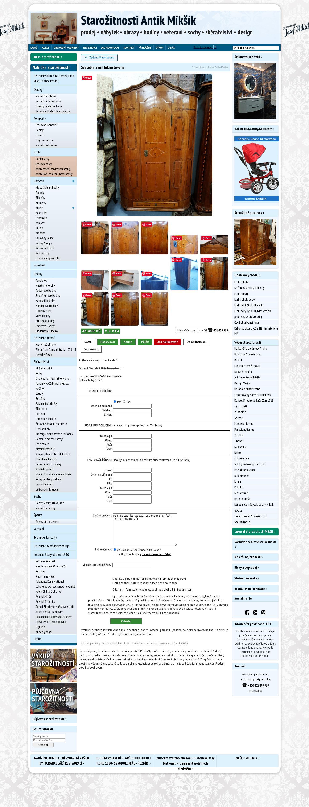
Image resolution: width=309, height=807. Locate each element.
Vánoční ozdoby (45, 484)
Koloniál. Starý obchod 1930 (51, 554)
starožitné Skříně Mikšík (144, 643)
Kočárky (40, 388)
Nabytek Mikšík (243, 371)
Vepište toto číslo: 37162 (97, 565)
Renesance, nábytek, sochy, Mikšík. (254, 504)
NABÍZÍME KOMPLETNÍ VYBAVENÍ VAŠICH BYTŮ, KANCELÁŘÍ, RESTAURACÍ (61, 761)
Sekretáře (41, 213)
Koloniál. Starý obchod (48, 591)
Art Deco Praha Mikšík (247, 377)
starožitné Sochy (45, 508)
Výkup (159, 47)
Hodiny (38, 274)
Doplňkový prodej (246, 275)
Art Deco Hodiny (45, 321)
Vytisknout (91, 349)
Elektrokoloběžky (244, 299)
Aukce (45, 47)
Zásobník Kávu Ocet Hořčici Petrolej (51, 568)
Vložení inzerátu (245, 578)
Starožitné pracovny (248, 212)
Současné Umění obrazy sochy (53, 111)
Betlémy (40, 399)
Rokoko (238, 487)
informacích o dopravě (173, 578)
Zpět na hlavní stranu (101, 57)
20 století (240, 412)
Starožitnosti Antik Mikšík (138, 20)
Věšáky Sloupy (44, 243)
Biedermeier (241, 475)
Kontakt (129, 47)
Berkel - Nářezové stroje (49, 439)
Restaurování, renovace (249, 589)
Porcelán (41, 414)
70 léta (238, 435)
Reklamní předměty (46, 404)
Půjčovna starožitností (48, 719)
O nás (171, 47)
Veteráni (39, 528)
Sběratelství (41, 361)
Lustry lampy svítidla (47, 258)
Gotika (238, 510)
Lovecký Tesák (44, 355)
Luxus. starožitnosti (46, 56)
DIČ (109, 483)
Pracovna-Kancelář (46, 125)
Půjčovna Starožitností (248, 354)
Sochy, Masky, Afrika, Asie (50, 503)
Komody (40, 223)
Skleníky (40, 198)
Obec (108, 440)
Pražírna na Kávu (45, 576)
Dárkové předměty (90, 643)
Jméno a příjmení (101, 474)
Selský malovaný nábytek (249, 464)
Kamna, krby (42, 253)
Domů (34, 47)
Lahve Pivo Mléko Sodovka (51, 622)
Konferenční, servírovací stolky (53, 169)
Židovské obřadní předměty (51, 424)
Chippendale (241, 458)
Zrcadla (40, 193)
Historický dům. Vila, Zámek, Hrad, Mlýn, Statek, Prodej (54, 78)
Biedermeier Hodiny (47, 331)
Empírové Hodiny (45, 326)
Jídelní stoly (42, 159)
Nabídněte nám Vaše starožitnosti (255, 542)
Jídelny (40, 130)
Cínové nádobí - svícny (48, 464)
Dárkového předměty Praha (250, 348)
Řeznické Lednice (45, 602)
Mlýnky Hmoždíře (45, 449)
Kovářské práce (44, 469)
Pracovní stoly (44, 164)
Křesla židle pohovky (47, 188)
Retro (237, 452)
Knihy (39, 373)
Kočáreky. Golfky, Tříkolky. (249, 288)
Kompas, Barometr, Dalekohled (53, 454)
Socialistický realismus (48, 101)
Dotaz (88, 341)
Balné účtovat (103, 549)
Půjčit (145, 341)
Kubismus (240, 446)
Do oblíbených (196, 341)
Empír (237, 481)
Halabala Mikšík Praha (247, 389)
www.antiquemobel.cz (255, 674)
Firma (108, 470)
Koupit (128, 341)
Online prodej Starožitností (250, 516)
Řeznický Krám (44, 597)
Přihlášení (145, 47)
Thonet (239, 441)
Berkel (238, 360)
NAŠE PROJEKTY (247, 758)
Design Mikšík (242, 383)
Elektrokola (241, 282)
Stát (109, 449)
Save (88, 77)
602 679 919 (220, 330)
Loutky (40, 394)
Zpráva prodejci (102, 515)
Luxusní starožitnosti (247, 366)
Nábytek (39, 181)
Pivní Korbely (43, 429)
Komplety (40, 118)
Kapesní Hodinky (45, 301)
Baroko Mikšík (242, 499)
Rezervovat (107, 341)
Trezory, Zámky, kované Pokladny (54, 434)
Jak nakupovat (110, 47)
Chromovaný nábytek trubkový (252, 395)
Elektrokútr (241, 293)
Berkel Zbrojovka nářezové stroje (55, 607)
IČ (110, 479)
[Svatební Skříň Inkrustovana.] (154, 145)
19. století (240, 406)
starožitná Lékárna (46, 145)
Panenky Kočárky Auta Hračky (52, 383)
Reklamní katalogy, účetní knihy (54, 617)
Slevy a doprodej (245, 567)
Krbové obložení (45, 248)
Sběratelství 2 (44, 368)
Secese (238, 418)
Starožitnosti (242, 522)
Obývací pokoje (45, 140)
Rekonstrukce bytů (247, 56)
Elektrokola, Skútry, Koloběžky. (253, 129)
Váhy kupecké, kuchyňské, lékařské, (56, 586)
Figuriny (40, 627)
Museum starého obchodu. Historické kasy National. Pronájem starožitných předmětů (185, 761)
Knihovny (41, 203)
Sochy (37, 496)
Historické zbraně (44, 338)
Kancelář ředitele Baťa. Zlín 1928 (253, 400)
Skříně (39, 208)
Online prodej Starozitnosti (116, 643)
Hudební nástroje (46, 419)
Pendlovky (41, 280)
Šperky (38, 515)
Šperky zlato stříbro (47, 522)
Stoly (37, 152)
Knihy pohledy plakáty (48, 479)
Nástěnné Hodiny (45, 285)
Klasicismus (241, 493)
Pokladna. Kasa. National (50, 581)
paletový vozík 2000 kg (248, 317)
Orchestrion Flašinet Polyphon (53, 378)
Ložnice (40, 135)
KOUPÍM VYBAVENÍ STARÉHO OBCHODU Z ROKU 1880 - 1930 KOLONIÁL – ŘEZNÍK (123, 761)
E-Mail (108, 415)
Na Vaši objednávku (247, 557)
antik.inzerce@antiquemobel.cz (255, 679)
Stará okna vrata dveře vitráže (53, 474)
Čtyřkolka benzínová (246, 322)
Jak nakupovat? (167, 341)
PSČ (109, 445)
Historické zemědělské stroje (51, 546)
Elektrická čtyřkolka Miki (248, 305)
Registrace (90, 47)
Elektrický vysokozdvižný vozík (252, 311)
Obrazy (38, 89)
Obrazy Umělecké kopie (49, 106)
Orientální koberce (46, 459)
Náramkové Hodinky (47, 306)
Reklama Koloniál (45, 561)
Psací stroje (42, 444)
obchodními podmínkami (178, 589)
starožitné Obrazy (46, 96)
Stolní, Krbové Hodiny (48, 296)
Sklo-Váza (41, 409)
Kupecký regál (44, 632)
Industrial (39, 265)
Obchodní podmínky (66, 47)
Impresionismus (243, 423)
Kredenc (40, 233)
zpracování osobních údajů (155, 554)
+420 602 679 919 (258, 685)
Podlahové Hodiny (46, 291)
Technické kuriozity (45, 537)
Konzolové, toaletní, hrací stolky (54, 174)
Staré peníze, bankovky (49, 612)
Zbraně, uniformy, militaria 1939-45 (56, 350)
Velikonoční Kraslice (47, 489)
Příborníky (41, 218)
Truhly (39, 228)
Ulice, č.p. (105, 436)
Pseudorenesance (245, 470)
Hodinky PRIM (43, 311)
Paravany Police (45, 238)
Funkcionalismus (244, 429)
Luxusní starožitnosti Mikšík (173, 643)
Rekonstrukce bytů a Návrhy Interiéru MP (256, 330)
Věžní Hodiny (43, 316)
